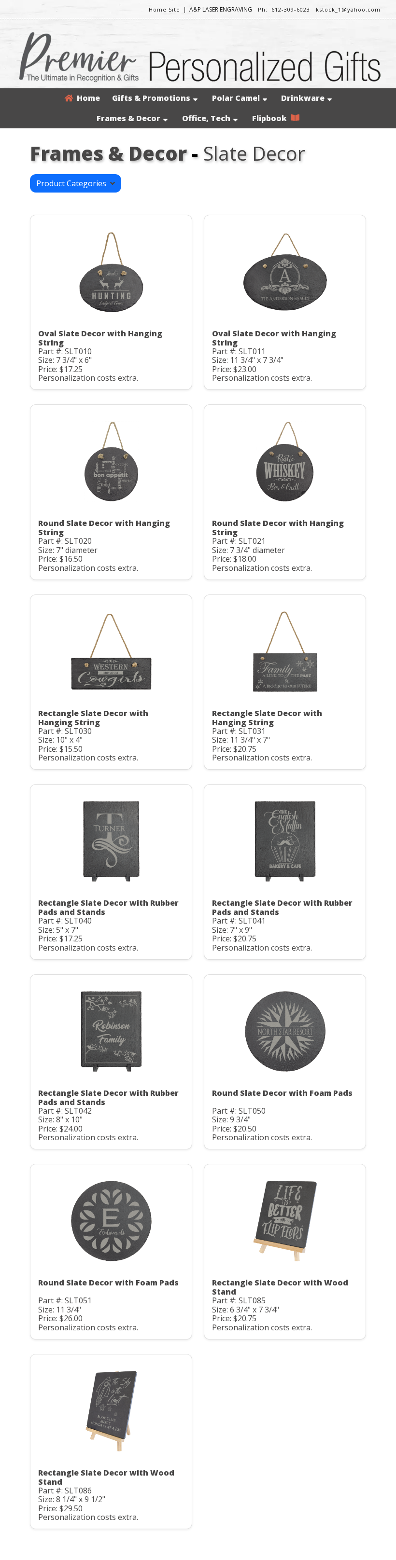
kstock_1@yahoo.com (348, 9)
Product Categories (73, 183)
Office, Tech (206, 118)
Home (86, 98)
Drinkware (303, 98)
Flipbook (271, 118)
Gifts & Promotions (151, 98)
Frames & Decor (128, 118)
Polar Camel (236, 98)
